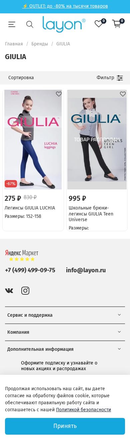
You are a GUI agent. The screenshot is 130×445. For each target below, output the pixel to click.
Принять (65, 426)
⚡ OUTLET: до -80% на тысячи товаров (65, 6)
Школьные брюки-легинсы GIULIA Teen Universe (91, 213)
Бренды (39, 44)
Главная (14, 44)
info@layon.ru (86, 270)
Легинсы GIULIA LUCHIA (30, 208)
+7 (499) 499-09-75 (30, 270)
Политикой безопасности (83, 410)
